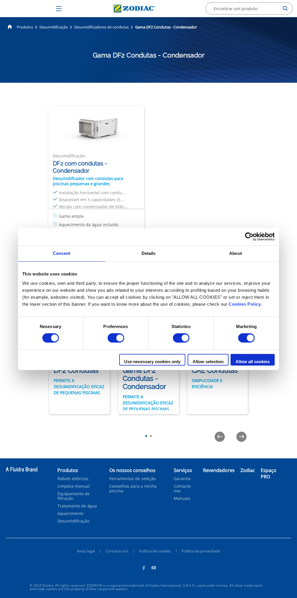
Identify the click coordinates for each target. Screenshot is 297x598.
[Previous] (220, 437)
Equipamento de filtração (73, 496)
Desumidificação (53, 27)
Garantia (182, 478)
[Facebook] (143, 568)
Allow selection (208, 361)
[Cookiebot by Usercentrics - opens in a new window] (249, 236)
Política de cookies (155, 551)
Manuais (182, 498)
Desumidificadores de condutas (101, 27)
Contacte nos (182, 488)
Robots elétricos (72, 478)
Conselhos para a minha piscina (133, 488)
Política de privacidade (201, 551)
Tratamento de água (77, 506)
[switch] (116, 338)
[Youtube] (154, 568)
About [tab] (235, 253)
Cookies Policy (245, 304)
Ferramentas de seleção (132, 478)
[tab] (146, 436)
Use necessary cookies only (152, 361)
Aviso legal (86, 551)
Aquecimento (70, 513)
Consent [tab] (61, 253)
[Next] (241, 437)
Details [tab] (149, 253)
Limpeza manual (73, 486)
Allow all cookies (253, 361)
